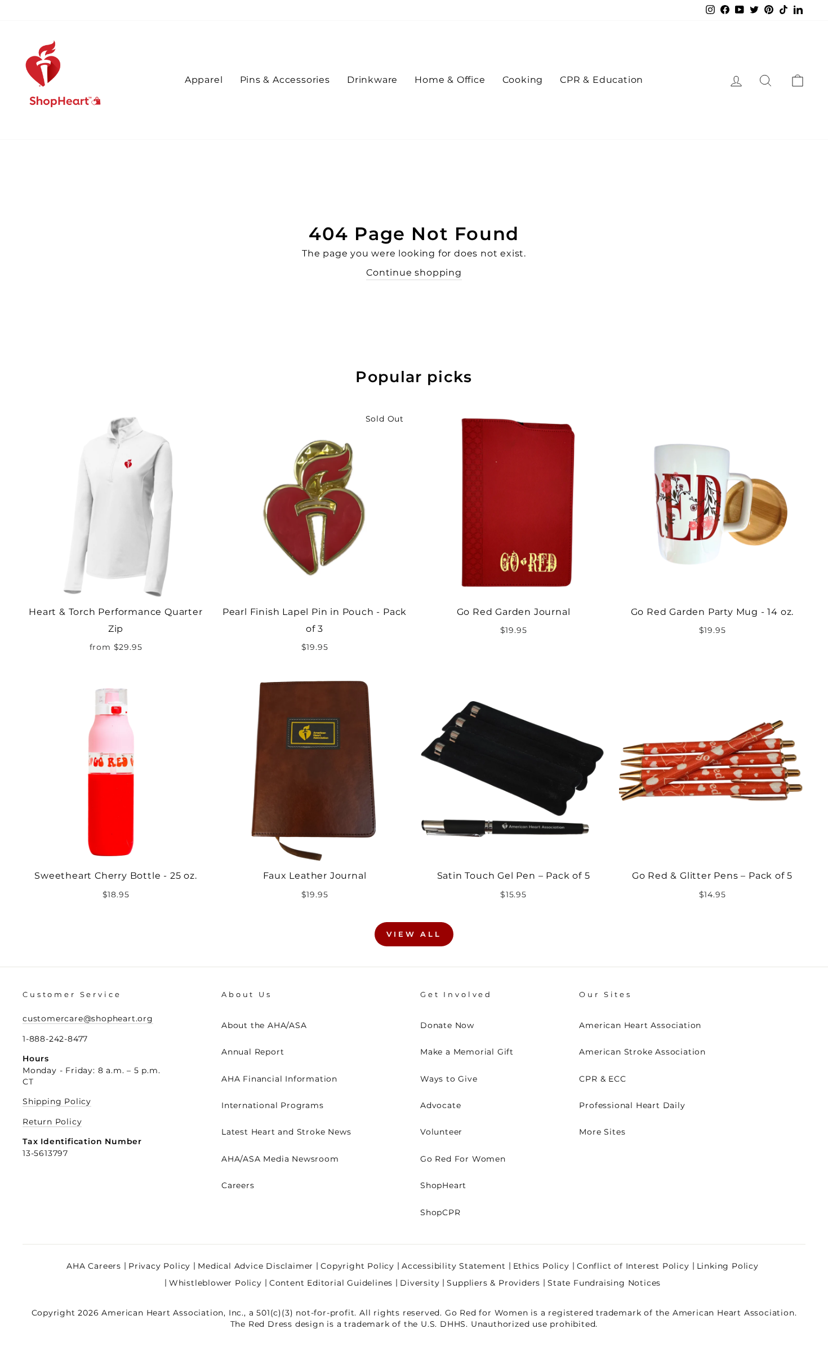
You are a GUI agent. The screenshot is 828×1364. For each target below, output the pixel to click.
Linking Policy (728, 1265)
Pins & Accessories (285, 79)
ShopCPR (440, 1212)
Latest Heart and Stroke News (286, 1131)
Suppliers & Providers (493, 1282)
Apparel (204, 79)
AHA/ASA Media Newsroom (280, 1158)
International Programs (272, 1105)
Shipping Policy (57, 1101)
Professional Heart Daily (632, 1105)
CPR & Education (601, 79)
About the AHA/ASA (264, 1025)
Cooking (523, 79)
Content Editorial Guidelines (331, 1282)
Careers (238, 1185)
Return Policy (52, 1121)
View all (414, 933)
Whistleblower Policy (215, 1282)
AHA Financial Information (279, 1078)
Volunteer (441, 1131)
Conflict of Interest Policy (633, 1265)
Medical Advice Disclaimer (255, 1265)
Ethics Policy (541, 1265)
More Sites (602, 1131)
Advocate (440, 1105)
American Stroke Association (642, 1051)
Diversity (419, 1282)
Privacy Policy (159, 1265)
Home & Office (450, 79)
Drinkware (372, 79)
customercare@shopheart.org (88, 1018)
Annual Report (252, 1051)
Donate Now (447, 1025)
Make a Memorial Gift (467, 1051)
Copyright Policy (357, 1265)
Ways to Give (449, 1078)
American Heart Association (640, 1025)
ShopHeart (443, 1185)
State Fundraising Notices (604, 1282)
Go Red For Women (463, 1158)
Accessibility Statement (453, 1265)
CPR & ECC (602, 1078)
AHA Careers (93, 1265)
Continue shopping (414, 272)
